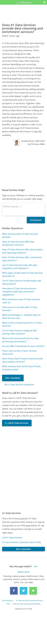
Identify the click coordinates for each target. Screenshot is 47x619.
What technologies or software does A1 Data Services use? (21, 316)
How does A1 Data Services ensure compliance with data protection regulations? (19, 291)
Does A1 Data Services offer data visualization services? (18, 243)
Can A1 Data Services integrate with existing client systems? (19, 332)
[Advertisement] (23, 167)
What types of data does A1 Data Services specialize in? (22, 274)
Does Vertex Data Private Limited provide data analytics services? (22, 360)
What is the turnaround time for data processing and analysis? (20, 340)
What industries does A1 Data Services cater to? (21, 301)
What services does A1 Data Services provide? (20, 235)
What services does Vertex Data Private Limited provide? (21, 368)
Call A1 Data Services (12, 537)
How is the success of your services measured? (19, 352)
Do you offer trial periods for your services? (23, 346)
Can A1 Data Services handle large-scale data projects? (21, 282)
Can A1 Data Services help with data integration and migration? (19, 267)
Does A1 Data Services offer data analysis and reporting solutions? (22, 251)
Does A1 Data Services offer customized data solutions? (21, 259)
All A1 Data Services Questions (19, 384)
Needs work (23, 571)
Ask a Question (12, 377)
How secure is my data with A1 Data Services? (19, 309)
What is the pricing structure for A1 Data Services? (22, 324)
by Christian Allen (36, 144)
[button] (44, 2)
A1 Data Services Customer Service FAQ (21, 542)
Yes (35, 566)
